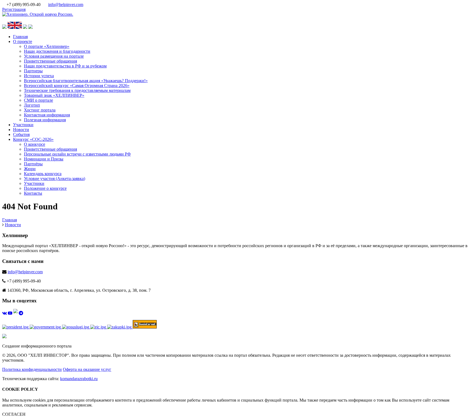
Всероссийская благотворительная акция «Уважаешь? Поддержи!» (86, 80)
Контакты (33, 193)
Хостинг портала (39, 110)
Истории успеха (39, 75)
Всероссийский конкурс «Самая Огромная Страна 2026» (76, 85)
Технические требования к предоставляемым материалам (77, 90)
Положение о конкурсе (45, 188)
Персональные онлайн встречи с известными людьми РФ (77, 154)
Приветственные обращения (50, 61)
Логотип (32, 105)
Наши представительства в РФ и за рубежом (65, 66)
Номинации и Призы (43, 159)
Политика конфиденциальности (32, 369)
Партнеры (33, 71)
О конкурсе (34, 144)
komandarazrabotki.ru (79, 378)
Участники (23, 124)
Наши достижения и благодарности (57, 51)
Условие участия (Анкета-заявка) (54, 178)
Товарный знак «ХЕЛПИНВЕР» (54, 95)
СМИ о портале (38, 100)
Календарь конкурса (42, 173)
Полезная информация (45, 119)
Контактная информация (47, 115)
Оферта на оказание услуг (87, 369)
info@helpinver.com (65, 4)
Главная (20, 36)
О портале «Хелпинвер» (46, 46)
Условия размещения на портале (54, 56)
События (21, 134)
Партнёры (33, 164)
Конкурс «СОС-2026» (33, 139)
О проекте (22, 41)
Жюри (30, 168)
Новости (21, 129)
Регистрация (14, 9)
